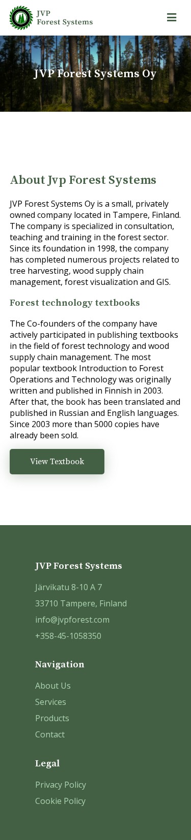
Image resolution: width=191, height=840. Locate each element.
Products (52, 718)
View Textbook (57, 462)
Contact (50, 734)
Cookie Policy (60, 800)
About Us (53, 685)
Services (50, 701)
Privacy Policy (60, 784)
